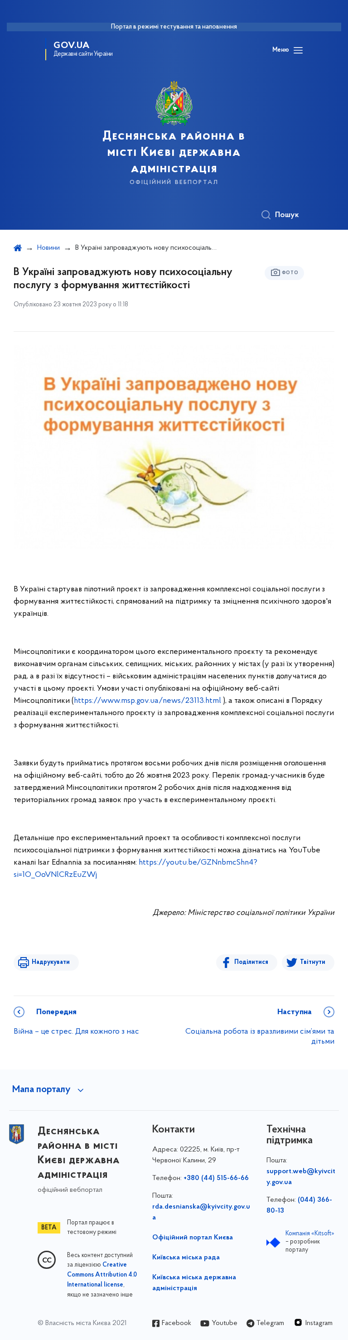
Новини (48, 248)
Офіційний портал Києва (192, 1237)
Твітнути (312, 962)
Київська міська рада (186, 1257)
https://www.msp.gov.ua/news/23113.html (147, 701)
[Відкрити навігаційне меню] (298, 50)
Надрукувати (51, 962)
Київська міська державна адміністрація (194, 1283)
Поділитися (251, 962)
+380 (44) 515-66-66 (216, 1178)
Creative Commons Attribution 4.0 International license (102, 1275)
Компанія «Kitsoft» (309, 1233)
